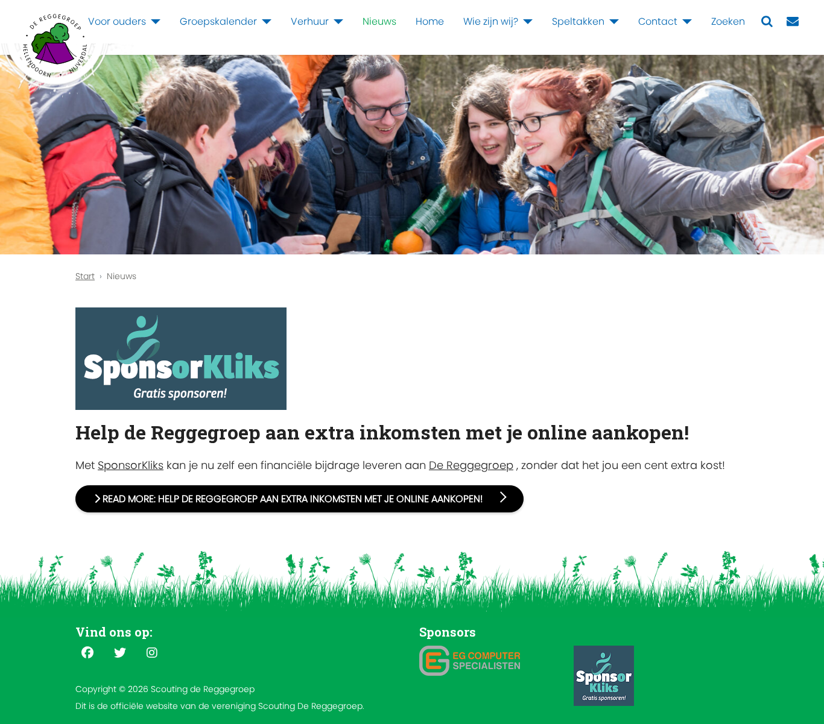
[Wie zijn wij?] (525, 21)
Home (430, 21)
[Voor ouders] (153, 21)
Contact (657, 21)
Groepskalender (218, 21)
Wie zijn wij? (490, 21)
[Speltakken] (611, 21)
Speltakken (578, 21)
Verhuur (310, 21)
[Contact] (684, 21)
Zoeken (728, 21)
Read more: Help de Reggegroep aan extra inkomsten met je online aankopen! (292, 499)
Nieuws (379, 21)
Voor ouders (117, 21)
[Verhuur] (336, 21)
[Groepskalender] (264, 21)
